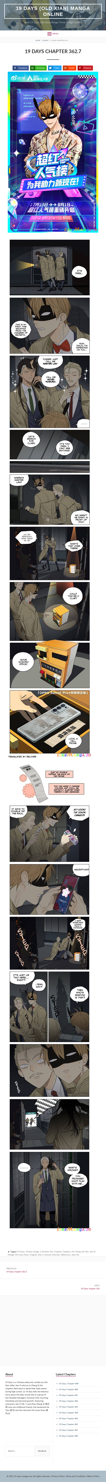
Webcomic (65, 1255)
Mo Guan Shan (22, 1255)
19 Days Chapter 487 (68, 1395)
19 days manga (32, 1252)
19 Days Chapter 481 (68, 1430)
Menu (55, 34)
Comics (45, 40)
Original (33, 1255)
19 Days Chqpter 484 (68, 1413)
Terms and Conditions (76, 1476)
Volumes (56, 1255)
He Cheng (76, 1252)
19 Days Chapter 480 (68, 1436)
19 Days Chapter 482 (68, 1424)
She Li (40, 1255)
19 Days (20, 1252)
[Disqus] (53, 1328)
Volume (47, 1255)
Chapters (66, 1252)
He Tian (85, 1252)
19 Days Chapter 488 (68, 1389)
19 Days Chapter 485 (68, 1407)
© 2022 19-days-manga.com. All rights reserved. (28, 1476)
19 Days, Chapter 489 (68, 1384)
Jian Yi (92, 1252)
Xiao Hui (75, 1255)
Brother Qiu (47, 1252)
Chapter (57, 1252)
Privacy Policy (58, 1476)
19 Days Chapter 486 (68, 1401)
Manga (11, 1255)
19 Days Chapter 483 (68, 1419)
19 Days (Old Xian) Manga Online (53, 11)
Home (38, 40)
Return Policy (93, 1476)
